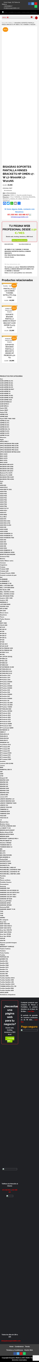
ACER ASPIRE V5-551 (6, 395)
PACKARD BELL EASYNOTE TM (9, 871)
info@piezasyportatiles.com (12, 8)
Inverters (2, 761)
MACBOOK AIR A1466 (6, 466)
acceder (11, 272)
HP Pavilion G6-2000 (6, 705)
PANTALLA (26, 199)
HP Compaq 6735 (5, 755)
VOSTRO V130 (4, 606)
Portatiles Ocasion (5, 882)
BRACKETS (6, 199)
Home (11, 1346)
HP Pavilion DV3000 (6, 686)
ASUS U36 (3, 527)
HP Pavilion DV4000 (6, 688)
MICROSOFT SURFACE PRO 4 (9, 838)
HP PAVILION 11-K (5, 669)
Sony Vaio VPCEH (5, 936)
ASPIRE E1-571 (4, 423)
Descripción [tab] (8, 244)
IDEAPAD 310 (4, 784)
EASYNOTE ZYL (5, 865)
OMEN (20, 199)
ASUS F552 (3, 500)
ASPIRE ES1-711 (5, 429)
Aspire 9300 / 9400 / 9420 (7, 418)
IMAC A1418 (3, 462)
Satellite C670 (4, 967)
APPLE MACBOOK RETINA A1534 (10, 452)
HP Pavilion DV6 (5, 692)
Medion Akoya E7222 (6, 832)
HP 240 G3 (3, 629)
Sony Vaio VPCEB (5, 934)
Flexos (2, 617)
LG (1, 820)
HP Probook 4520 (5, 717)
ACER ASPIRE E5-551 (6, 385)
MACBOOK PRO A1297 (7, 477)
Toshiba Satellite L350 (7, 982)
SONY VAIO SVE (5, 923)
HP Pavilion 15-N (5, 675)
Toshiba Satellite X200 (7, 990)
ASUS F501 (3, 491)
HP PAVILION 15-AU (6, 671)
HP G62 (2, 654)
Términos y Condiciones (14, 1350)
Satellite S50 (4, 973)
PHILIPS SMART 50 (6, 840)
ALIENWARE (4, 579)
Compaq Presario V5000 (7, 573)
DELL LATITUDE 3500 (6, 585)
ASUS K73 (3, 512)
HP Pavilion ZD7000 (6, 711)
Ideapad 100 (4, 778)
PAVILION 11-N (4, 734)
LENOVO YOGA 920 (6, 807)
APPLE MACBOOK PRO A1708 (9, 447)
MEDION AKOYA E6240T (7, 830)
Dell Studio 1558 (5, 589)
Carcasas (3, 563)
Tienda (27, 1346)
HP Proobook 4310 (5, 725)
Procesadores (4, 884)
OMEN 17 (11, 23)
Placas (2, 878)
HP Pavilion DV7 (5, 696)
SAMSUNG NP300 (5, 903)
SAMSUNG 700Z (5, 888)
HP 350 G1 (3, 637)
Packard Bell (4, 859)
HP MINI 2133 (4, 665)
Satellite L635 (4, 971)
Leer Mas (31, 1011)
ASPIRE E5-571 (4, 427)
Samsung (3, 886)
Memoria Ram (4, 822)
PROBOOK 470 (9, 338)
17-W (11, 197)
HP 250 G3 (3, 633)
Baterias (2, 558)
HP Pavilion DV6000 (6, 694)
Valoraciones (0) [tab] (25, 244)
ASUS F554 (3, 504)
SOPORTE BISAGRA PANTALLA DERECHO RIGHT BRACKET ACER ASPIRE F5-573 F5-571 (9, 321)
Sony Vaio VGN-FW (6, 930)
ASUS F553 (3, 502)
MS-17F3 (2, 853)
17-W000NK (16, 197)
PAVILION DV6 (4, 738)
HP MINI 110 (3, 658)
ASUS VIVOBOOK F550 (7, 537)
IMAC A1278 (3, 458)
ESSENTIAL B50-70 (6, 769)
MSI (1, 849)
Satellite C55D (4, 965)
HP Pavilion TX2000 (6, 707)
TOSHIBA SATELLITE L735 (8, 986)
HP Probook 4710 (5, 719)
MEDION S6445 (4, 836)
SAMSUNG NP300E (6, 905)
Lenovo (2, 765)
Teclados (3, 951)
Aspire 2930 (3, 408)
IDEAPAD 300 (4, 782)
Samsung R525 (4, 907)
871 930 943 (13, 215)
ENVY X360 (3, 623)
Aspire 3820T (4, 410)
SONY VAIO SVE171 (6, 926)
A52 (1, 483)
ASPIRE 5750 (4, 414)
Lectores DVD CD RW (6, 763)
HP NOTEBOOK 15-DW (7, 667)
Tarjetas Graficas (5, 948)
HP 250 (2, 631)
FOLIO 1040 (3, 625)
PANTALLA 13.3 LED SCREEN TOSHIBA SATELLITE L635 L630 (9, 293)
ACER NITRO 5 (4, 404)
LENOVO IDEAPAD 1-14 (7, 799)
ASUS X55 (3, 546)
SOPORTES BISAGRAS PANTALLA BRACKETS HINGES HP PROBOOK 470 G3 (9, 351)
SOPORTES (6, 201)
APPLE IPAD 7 (4, 441)
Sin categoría (4, 919)
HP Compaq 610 (5, 751)
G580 (1, 773)
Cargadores (3, 565)
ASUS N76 (3, 519)
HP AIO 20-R (3, 644)
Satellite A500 (4, 963)
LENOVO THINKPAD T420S (8, 803)
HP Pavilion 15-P (5, 677)
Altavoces (3, 437)
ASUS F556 (3, 506)
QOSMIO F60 (4, 959)
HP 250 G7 (3, 635)
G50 (1, 771)
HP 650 (2, 642)
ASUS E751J (4, 487)
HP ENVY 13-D (4, 652)
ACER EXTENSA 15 (6, 402)
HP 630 (2, 640)
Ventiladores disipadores (7, 994)
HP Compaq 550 (5, 749)
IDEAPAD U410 (4, 792)
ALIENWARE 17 (4, 581)
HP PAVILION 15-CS (6, 673)
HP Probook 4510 (5, 715)
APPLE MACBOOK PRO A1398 (9, 443)
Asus (1, 481)
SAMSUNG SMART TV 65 (7, 909)
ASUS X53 (3, 539)
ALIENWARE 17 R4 (5, 583)
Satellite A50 (4, 961)
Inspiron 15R (4, 600)
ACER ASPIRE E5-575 (6, 387)
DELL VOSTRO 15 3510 (7, 592)
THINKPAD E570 (5, 811)
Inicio (3, 23)
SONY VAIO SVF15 (5, 928)
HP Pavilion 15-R (5, 679)
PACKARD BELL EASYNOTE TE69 (10, 869)
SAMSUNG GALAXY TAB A (8, 896)
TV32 (1, 911)
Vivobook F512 (4, 556)
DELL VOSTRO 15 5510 (7, 594)
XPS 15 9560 (4, 608)
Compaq (2, 567)
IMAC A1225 (3, 456)
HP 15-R (2, 627)
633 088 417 (24, 215)
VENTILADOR (4, 992)
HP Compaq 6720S (5, 753)
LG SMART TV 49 (5, 828)
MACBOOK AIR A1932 (6, 468)
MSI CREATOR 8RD (6, 855)
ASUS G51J (3, 510)
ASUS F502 (3, 493)
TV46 (1, 915)
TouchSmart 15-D (5, 744)
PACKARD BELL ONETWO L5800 (10, 874)
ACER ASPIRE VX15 (6, 399)
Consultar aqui (10, 1039)
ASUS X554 (3, 548)
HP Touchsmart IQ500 (6, 728)
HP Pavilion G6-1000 (6, 702)
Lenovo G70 (4, 797)
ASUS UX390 (4, 531)
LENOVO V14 (4, 805)
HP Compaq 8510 (5, 757)
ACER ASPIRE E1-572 (6, 381)
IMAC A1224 (3, 454)
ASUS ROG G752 (5, 523)
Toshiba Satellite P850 (7, 988)
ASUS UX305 (4, 529)
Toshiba (2, 955)
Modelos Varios (5, 824)
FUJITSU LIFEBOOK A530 (8, 826)
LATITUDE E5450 (5, 604)
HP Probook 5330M (6, 723)
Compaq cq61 (4, 571)
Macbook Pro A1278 (6, 473)
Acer (1, 379)
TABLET (2, 944)
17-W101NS (24, 197)
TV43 (1, 913)
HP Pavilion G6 (4, 700)
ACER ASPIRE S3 (5, 391)
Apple (2, 439)
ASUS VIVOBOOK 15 (6, 535)
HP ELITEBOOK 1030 (6, 648)
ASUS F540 (3, 495)
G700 (1, 776)
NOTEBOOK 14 (4, 730)
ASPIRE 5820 (4, 416)
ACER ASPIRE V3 (5, 393)
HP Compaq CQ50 (5, 759)
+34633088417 (8, 6)
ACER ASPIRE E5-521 (6, 383)
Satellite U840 (4, 975)
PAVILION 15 (4, 736)
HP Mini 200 (3, 661)
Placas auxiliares (5, 880)
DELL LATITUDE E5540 (7, 587)
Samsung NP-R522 (5, 901)
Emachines (3, 615)
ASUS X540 (3, 544)
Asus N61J (3, 516)
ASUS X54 (3, 542)
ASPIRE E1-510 (4, 420)
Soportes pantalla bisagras (24, 195)
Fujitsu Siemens (5, 619)
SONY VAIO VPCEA (6, 932)
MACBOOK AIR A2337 (6, 471)
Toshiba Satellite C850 (7, 980)
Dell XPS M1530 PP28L (7, 596)
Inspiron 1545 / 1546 (6, 598)
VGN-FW (2, 940)
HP (6, 23)
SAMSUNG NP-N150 (6, 898)
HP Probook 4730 (5, 721)
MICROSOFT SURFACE (7, 946)
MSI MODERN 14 (5, 857)
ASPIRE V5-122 (4, 435)
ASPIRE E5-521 (4, 425)
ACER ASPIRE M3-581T (7, 389)
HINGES (12, 199)
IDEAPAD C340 (4, 790)
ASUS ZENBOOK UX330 (7, 552)
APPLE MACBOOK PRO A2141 (9, 450)
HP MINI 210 (3, 663)
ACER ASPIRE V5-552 (6, 397)
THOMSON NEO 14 (5, 845)
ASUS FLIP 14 (4, 508)
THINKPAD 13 (4, 809)
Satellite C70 (4, 969)
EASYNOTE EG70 (5, 861)
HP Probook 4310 (5, 713)
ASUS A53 (3, 485)
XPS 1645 (3, 610)
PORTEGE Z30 (4, 957)
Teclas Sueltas (4, 953)
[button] (4, 17)
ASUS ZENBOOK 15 (6, 550)
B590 (1, 767)
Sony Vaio (3, 922)
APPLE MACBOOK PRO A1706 (9, 445)
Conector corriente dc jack (8, 575)
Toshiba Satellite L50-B (7, 984)
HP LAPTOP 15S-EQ (6, 656)
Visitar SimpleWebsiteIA (19, 240)
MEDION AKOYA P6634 (7, 834)
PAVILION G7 (4, 740)
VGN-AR (2, 938)
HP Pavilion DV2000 (6, 681)
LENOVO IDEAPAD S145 (7, 801)
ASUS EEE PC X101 (6, 489)
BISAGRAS (32, 197)
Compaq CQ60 (4, 569)
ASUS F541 (3, 498)
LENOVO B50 (4, 794)
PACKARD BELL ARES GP (8, 867)
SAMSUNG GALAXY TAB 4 (8, 894)
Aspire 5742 (3, 412)
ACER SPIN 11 (4, 406)
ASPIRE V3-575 (4, 433)
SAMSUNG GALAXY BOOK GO (9, 890)
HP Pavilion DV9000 (6, 698)
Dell (1, 577)
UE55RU (2, 917)
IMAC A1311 (3, 460)
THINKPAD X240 (5, 813)
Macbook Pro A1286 (6, 475)
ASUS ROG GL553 (5, 525)
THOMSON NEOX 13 (6, 847)
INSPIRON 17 (4, 602)
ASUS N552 (3, 514)
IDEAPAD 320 (4, 786)
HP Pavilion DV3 (5, 684)
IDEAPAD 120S (4, 780)
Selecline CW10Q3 (5, 842)
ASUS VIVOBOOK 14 (6, 533)
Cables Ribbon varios (6, 560)
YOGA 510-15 (4, 817)
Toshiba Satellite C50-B (7, 978)
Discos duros (4, 612)
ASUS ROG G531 (5, 521)
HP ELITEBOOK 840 (6, 650)
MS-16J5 (2, 851)
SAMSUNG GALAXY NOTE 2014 (9, 892)
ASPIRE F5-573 (9, 308)
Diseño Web (28, 1350)
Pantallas (5, 286)
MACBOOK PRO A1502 (7, 479)
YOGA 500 (3, 815)
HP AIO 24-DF (4, 646)
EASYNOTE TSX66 (5, 863)
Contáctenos (19, 1346)
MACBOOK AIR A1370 (6, 464)
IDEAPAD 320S (4, 788)
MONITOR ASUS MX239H (7, 554)
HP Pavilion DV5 (5, 690)
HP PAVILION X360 (5, 709)
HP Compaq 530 (5, 746)
